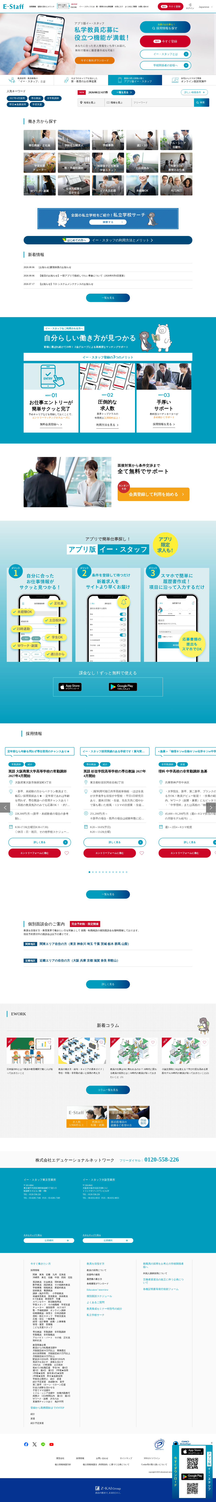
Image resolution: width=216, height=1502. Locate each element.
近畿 (48, 1274)
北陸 (70, 1277)
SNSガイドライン (152, 1458)
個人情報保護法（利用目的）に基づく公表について (106, 1464)
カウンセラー (39, 1301)
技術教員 (37, 1290)
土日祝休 (58, 1365)
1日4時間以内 (48, 1396)
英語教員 (37, 1282)
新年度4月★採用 (55, 1373)
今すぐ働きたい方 (41, 1263)
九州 (54, 1274)
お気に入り (119, 6)
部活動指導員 (54, 1301)
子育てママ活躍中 (41, 1390)
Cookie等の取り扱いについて (154, 1464)
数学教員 (37, 1285)
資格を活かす (56, 1362)
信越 (50, 1277)
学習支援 (37, 104)
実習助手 (49, 1299)
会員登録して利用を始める (153, 494)
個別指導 (50, 1307)
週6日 (65, 1367)
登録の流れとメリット (46, 6)
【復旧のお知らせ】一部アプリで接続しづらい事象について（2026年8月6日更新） (82, 275)
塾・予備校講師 (40, 1310)
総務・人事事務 (58, 1321)
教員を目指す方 (95, 1263)
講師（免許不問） (41, 1293)
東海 (41, 1274)
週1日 (60, 1396)
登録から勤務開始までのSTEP (47, 1407)
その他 (58, 1337)
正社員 (66, 1337)
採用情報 (32, 6)
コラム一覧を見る (108, 1090)
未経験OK (53, 1381)
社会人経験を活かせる (44, 1387)
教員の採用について (96, 1270)
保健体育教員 (39, 1296)
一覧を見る (122, 92)
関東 (35, 1274)
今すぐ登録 (174, 6)
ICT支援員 (38, 1299)
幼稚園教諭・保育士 (42, 1313)
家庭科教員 (60, 1287)
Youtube (51, 1444)
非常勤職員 (49, 1334)
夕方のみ (54, 1398)
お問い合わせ (143, 6)
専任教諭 (36, 98)
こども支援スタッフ (42, 1327)
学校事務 (37, 1287)
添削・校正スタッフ (42, 1316)
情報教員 (48, 1287)
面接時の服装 (93, 1274)
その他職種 (53, 1304)
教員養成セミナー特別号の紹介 (104, 1308)
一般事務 (50, 1319)
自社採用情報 (39, 1353)
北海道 (62, 1274)
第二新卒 (37, 1384)
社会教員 (48, 1282)
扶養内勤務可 (63, 1393)
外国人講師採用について (155, 1273)
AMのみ (37, 1365)
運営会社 (60, 1458)
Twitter (34, 1444)
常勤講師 (16, 764)
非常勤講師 (53, 98)
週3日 (51, 1370)
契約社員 (37, 1340)
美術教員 (63, 1296)
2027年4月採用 (17, 98)
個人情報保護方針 (63, 1464)
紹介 (30, 764)
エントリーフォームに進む (34, 853)
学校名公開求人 (40, 1379)
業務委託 (61, 1350)
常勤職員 (37, 1334)
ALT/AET (61, 1307)
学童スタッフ (39, 1304)
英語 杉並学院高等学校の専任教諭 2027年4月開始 (115, 773)
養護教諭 (48, 1290)
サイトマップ (126, 1458)
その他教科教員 (62, 1285)
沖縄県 (36, 1277)
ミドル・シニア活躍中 (44, 1393)
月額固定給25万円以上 (59, 1353)
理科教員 (59, 1282)
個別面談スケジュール (99, 1296)
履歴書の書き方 (94, 1279)
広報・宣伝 (38, 1319)
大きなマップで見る (33, 1235)
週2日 (67, 1396)
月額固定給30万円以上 (44, 1350)
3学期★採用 (62, 1370)
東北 (44, 1277)
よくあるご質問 (131, 6)
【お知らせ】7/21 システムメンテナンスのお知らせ (66, 284)
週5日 (35, 1370)
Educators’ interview (97, 1289)
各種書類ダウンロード (98, 1283)
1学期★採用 (39, 1373)
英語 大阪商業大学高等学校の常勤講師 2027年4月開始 (37, 773)
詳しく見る (40, 842)
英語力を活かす (40, 1362)
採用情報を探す (167, 26)
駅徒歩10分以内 (40, 1359)
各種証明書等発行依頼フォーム (161, 1289)
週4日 (43, 1370)
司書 (58, 1299)
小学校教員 (57, 1293)
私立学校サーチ (95, 1315)
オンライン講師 (58, 1310)
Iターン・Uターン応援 (55, 1384)
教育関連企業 (39, 1345)
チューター (38, 1307)
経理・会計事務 (40, 1321)
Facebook (26, 1444)
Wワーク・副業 (40, 1398)
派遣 (182, 764)
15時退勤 (47, 1365)
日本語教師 (60, 1313)
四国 (63, 1277)
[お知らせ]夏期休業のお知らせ (55, 267)
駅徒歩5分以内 (57, 1359)
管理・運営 (38, 1324)
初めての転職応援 (41, 1367)
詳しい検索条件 (192, 92)
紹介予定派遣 (39, 1381)
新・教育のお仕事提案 (104, 6)
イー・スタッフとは (86, 6)
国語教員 (48, 1285)
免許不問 (59, 1401)
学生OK (56, 1367)
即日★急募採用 (17, 104)
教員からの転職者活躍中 (45, 1347)
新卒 (62, 1381)
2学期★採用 (39, 1376)
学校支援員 (60, 1316)
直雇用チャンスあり (42, 1401)
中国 (57, 1277)
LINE (43, 1444)
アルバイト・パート (42, 1337)
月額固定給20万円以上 (44, 1356)
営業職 (49, 1324)
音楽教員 (52, 1296)
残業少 (36, 1396)
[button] (89, 872)
